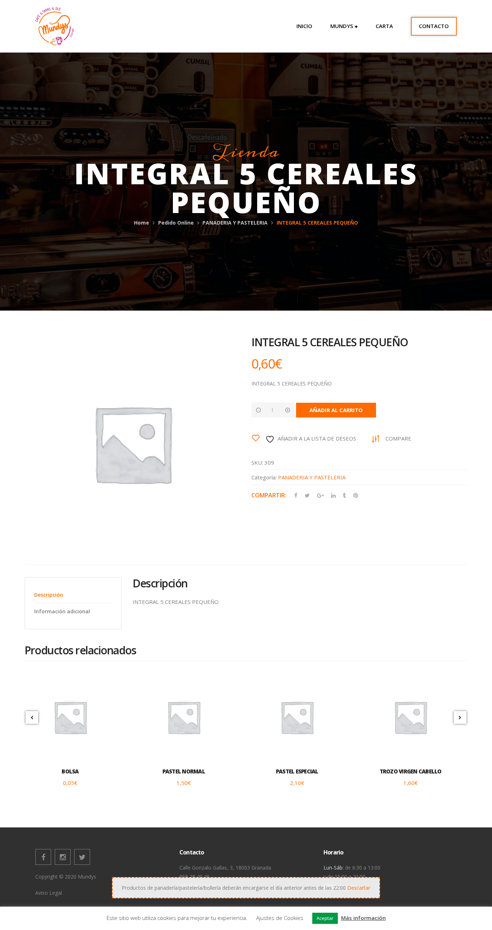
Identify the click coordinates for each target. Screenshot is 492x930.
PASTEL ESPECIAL (297, 771)
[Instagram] (63, 857)
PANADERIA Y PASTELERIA (235, 222)
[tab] (73, 595)
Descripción (48, 594)
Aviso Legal (48, 892)
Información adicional (62, 611)
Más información (363, 917)
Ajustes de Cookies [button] (279, 917)
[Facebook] (43, 857)
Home (141, 222)
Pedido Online (176, 222)
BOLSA (70, 771)
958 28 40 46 (194, 876)
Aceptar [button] (325, 918)
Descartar (358, 887)
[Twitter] (82, 857)
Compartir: (268, 495)
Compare (398, 438)
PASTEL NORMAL (183, 771)
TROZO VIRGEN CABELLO (411, 771)
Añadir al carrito (336, 410)
